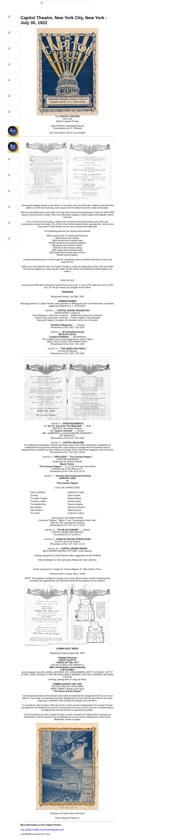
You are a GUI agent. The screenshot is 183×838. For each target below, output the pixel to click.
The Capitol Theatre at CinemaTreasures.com (42, 829)
